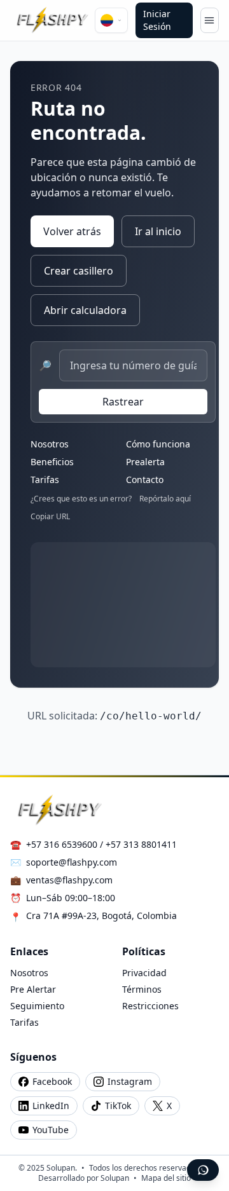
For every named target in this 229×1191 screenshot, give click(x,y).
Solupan (115, 1178)
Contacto (144, 479)
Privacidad (144, 973)
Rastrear (123, 402)
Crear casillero (78, 271)
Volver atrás (72, 231)
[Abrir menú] (209, 20)
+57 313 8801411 (141, 844)
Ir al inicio (158, 231)
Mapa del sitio (166, 1178)
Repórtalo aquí (165, 499)
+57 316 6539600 (61, 844)
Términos (142, 989)
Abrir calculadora (85, 310)
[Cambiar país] (111, 20)
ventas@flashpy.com (69, 880)
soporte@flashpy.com (71, 862)
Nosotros (50, 444)
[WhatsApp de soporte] (203, 1170)
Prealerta (145, 462)
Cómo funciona (158, 444)
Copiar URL (50, 517)
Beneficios (52, 462)
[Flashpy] (52, 20)
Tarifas (45, 479)
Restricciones (150, 1006)
